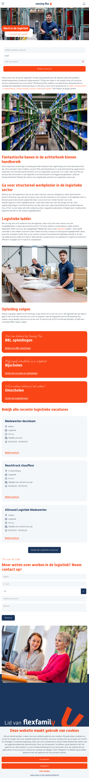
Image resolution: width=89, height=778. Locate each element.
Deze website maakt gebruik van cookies (44, 730)
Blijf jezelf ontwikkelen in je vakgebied (25, 361)
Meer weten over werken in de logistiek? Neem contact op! (42, 567)
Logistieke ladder (16, 218)
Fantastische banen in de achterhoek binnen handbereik (39, 159)
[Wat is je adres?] (83, 61)
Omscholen (14, 390)
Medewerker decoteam (20, 421)
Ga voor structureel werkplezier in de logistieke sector (42, 187)
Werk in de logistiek (15, 28)
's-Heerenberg (8, 89)
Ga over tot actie (11, 559)
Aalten (72, 86)
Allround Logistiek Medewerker (26, 510)
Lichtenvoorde (22, 89)
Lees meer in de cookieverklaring (44, 775)
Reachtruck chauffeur (19, 465)
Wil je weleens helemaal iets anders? (25, 386)
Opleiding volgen (16, 309)
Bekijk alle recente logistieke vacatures (35, 409)
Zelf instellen (44, 771)
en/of (6, 56)
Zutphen (48, 89)
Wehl (39, 89)
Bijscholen (13, 365)
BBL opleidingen (18, 340)
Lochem (32, 89)
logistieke (61, 229)
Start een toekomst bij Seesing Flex (23, 336)
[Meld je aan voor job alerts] (84, 4)
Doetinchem (80, 86)
